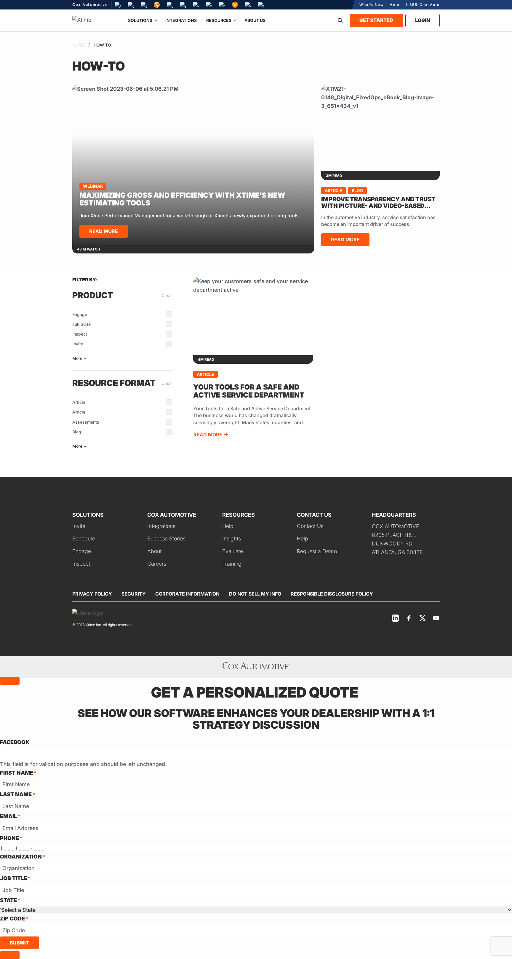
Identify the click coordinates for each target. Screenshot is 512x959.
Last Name (17, 794)
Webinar (93, 186)
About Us (254, 20)
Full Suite (81, 324)
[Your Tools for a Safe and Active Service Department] (253, 316)
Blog (357, 190)
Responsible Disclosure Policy (332, 594)
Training (231, 564)
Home (78, 44)
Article (333, 190)
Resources (218, 20)
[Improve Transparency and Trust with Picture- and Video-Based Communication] (380, 128)
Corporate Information (187, 594)
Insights (231, 538)
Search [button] (340, 20)
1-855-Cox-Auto (422, 4)
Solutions (140, 20)
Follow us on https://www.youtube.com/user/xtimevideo (436, 618)
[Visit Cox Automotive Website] (256, 667)
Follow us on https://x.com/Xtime (422, 618)
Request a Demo (317, 551)
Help (394, 4)
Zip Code (14, 918)
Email (10, 816)
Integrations (181, 20)
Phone (11, 838)
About (154, 551)
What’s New (371, 4)
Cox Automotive (90, 5)
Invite (77, 343)
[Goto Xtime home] (87, 612)
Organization (22, 856)
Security (133, 594)
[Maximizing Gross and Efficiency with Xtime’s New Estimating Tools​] (193, 165)
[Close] (10, 681)
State (10, 900)
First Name (18, 773)
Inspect (79, 333)
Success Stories (166, 538)
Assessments (85, 422)
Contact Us (310, 526)
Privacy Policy (92, 594)
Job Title (15, 878)
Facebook (15, 742)
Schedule (83, 538)
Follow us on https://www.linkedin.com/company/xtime (395, 618)
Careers (156, 564)
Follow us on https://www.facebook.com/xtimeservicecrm (408, 618)
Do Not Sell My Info (255, 594)
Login (422, 20)
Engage (79, 314)
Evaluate (232, 551)
